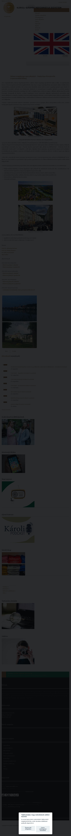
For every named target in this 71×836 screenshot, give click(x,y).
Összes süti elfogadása (28, 828)
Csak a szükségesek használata (42, 829)
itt (30, 821)
